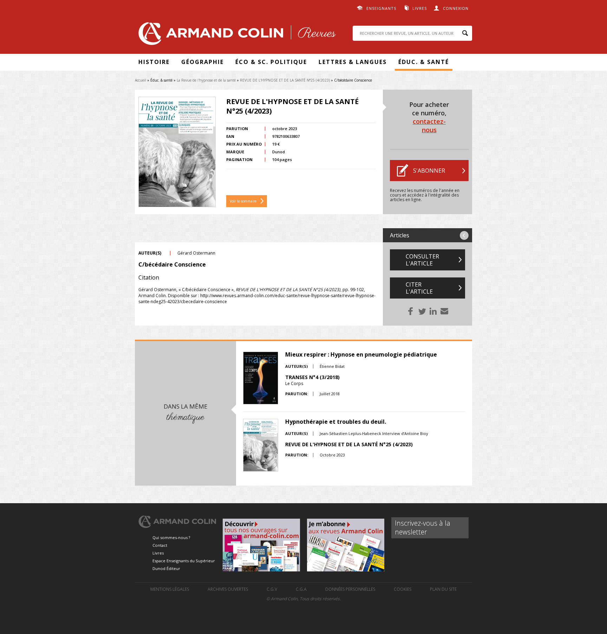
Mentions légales (169, 589)
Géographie (202, 62)
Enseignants (381, 8)
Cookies (402, 589)
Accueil (140, 80)
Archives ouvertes (228, 589)
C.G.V (272, 589)
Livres (419, 8)
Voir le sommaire (243, 201)
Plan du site (443, 589)
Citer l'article (419, 288)
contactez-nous (429, 125)
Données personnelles (350, 589)
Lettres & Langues (353, 62)
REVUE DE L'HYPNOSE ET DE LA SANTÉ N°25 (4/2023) (285, 80)
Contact (159, 545)
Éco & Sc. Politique (271, 62)
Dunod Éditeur (166, 568)
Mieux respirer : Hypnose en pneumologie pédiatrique (361, 354)
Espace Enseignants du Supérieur (183, 560)
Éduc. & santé (423, 62)
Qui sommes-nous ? (171, 537)
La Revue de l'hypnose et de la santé (206, 80)
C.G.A (301, 589)
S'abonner (429, 170)
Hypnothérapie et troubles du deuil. (335, 421)
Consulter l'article (422, 259)
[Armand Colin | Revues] (235, 35)
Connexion (456, 8)
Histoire (154, 62)
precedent (464, 235)
